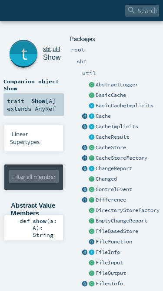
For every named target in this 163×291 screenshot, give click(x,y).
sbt (47, 49)
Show (52, 57)
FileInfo (108, 252)
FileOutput (111, 273)
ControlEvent (114, 189)
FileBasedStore (117, 231)
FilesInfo (109, 284)
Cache (103, 116)
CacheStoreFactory (121, 158)
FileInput (109, 263)
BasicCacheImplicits (124, 106)
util (56, 49)
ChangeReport (114, 168)
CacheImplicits (117, 126)
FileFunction (114, 242)
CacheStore (111, 147)
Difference (111, 200)
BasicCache (111, 95)
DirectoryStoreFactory (128, 210)
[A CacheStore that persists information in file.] (91, 231)
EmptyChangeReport (121, 221)
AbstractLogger (117, 85)
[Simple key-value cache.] (91, 95)
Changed (106, 179)
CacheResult (112, 137)
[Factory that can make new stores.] (91, 158)
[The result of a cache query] (91, 137)
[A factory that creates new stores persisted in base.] (91, 210)
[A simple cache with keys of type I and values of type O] (91, 116)
